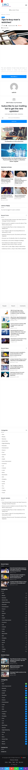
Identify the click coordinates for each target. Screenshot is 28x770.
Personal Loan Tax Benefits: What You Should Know (14, 238)
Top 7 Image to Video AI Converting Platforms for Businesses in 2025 (16, 367)
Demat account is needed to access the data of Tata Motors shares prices (17, 354)
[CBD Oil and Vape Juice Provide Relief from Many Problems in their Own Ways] (5, 312)
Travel (3, 492)
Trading (3, 490)
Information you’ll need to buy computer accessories (18, 339)
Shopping (4, 479)
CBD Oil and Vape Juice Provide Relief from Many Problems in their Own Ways (17, 312)
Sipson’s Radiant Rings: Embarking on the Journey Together (7, 180)
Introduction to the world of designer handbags (13, 240)
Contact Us (3, 751)
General (4, 454)
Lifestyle (8, 14)
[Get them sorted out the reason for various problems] (7, 190)
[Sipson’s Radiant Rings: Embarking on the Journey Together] (7, 174)
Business (4, 438)
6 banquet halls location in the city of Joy (18, 672)
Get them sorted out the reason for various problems (7, 197)
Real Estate (4, 474)
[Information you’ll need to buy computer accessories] (5, 340)
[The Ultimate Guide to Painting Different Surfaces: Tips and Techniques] (5, 661)
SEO (3, 477)
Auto (3, 434)
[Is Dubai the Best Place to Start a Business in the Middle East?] (5, 361)
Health (3, 459)
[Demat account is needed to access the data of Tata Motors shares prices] (5, 354)
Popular (4, 306)
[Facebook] (11, 764)
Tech (3, 488)
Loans (3, 470)
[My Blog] (6, 5)
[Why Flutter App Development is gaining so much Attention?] (5, 319)
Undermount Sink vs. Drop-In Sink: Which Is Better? (14, 248)
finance (3, 450)
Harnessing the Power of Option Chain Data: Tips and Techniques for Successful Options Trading (17, 332)
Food (3, 452)
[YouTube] (15, 764)
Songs (3, 481)
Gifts (3, 456)
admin (4, 25)
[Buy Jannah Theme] (14, 10)
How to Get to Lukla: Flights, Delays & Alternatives (13, 246)
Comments (22, 306)
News (3, 472)
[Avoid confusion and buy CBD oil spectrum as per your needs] (5, 325)
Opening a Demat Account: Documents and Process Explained (17, 374)
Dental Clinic (5, 441)
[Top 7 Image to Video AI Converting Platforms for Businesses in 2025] (5, 367)
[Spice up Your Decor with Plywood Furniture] (5, 668)
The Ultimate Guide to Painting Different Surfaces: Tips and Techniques (18, 660)
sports (3, 483)
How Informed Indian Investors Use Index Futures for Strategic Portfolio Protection (18, 569)
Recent (13, 306)
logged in (9, 209)
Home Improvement (6, 461)
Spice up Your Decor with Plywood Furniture (16, 666)
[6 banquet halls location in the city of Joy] (5, 674)
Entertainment (5, 447)
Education (4, 445)
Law (3, 465)
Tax (3, 485)
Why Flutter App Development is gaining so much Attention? (18, 318)
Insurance (4, 463)
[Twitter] (13, 764)
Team (13, 762)
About (10, 762)
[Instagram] (16, 764)
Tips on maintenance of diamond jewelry (20, 196)
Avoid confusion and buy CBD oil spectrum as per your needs (18, 325)
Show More (14, 76)
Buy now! (21, 762)
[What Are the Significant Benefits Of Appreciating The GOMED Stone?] (21, 174)
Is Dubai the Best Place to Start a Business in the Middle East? (18, 359)
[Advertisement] (14, 56)
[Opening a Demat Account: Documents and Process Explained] (5, 374)
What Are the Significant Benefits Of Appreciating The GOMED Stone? (20, 181)
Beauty (3, 436)
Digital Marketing (6, 443)
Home (3, 14)
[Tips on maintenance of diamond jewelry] (21, 190)
